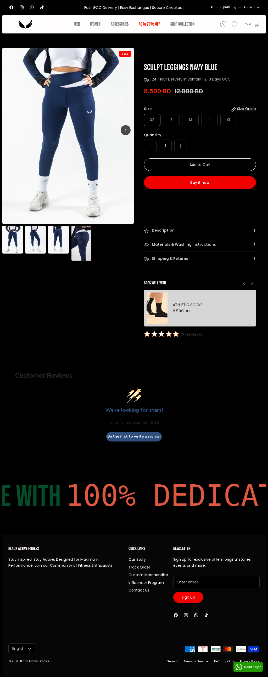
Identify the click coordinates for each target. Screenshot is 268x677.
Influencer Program (146, 582)
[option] (68, 136)
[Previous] (252, 282)
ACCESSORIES (120, 24)
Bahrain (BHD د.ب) (223, 7)
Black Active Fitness (34, 661)
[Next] (125, 130)
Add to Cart (200, 164)
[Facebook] (11, 7)
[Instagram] (21, 7)
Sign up (188, 597)
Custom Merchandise (148, 574)
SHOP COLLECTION (182, 24)
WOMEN (95, 24)
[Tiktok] (42, 7)
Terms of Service (196, 661)
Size (148, 108)
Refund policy (224, 661)
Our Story (137, 559)
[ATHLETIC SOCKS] (157, 308)
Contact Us (139, 590)
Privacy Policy (250, 661)
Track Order (139, 567)
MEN (77, 24)
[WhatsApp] (32, 7)
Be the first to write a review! (134, 436)
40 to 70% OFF (149, 24)
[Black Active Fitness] (25, 24)
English (249, 7)
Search (172, 661)
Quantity (152, 135)
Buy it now (200, 182)
